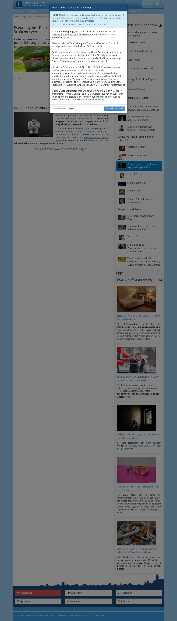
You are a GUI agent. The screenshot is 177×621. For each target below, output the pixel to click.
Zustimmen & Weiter (115, 108)
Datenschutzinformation (64, 55)
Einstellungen (59, 108)
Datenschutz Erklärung (96, 24)
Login (71, 108)
